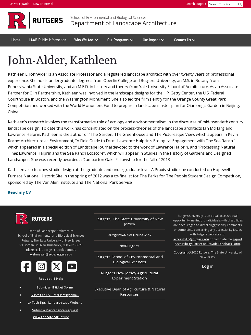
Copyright (181, 252)
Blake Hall (33, 250)
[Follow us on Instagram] (42, 266)
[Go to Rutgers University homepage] (35, 20)
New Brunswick (43, 4)
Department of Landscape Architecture (123, 23)
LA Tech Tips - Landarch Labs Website (55, 302)
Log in (207, 266)
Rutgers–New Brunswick (129, 234)
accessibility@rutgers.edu (191, 239)
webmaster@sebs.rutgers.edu (51, 254)
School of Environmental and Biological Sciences (108, 18)
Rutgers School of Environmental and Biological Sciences (129, 259)
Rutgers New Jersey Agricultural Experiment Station (129, 275)
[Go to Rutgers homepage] (34, 222)
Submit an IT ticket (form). (55, 287)
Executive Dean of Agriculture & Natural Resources (129, 292)
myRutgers (129, 245)
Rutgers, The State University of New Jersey (129, 221)
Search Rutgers (196, 4)
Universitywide (19, 4)
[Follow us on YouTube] (72, 266)
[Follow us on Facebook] (26, 266)
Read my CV (19, 192)
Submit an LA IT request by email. (55, 295)
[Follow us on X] (57, 266)
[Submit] (240, 4)
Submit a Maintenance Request (55, 310)
